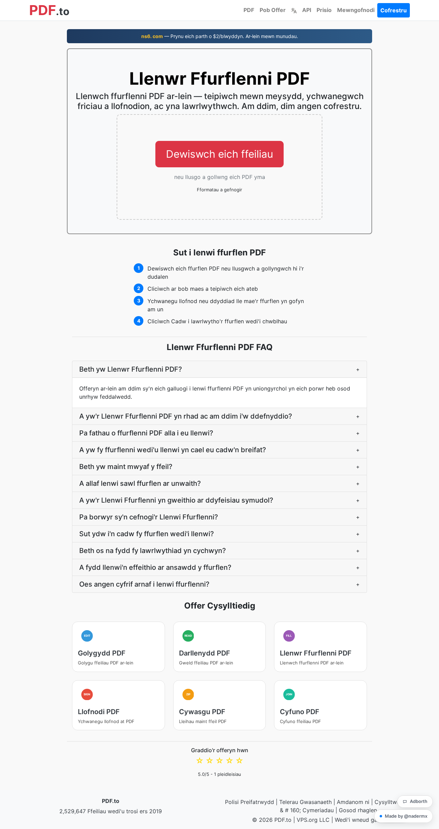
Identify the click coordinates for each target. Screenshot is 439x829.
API (306, 10)
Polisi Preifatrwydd (249, 801)
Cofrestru (393, 10)
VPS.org (307, 819)
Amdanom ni (353, 801)
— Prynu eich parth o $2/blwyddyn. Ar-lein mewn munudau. (219, 36)
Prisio (324, 10)
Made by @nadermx (406, 816)
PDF (249, 10)
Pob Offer (273, 10)
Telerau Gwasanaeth (305, 801)
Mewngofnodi (356, 10)
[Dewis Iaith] (293, 10)
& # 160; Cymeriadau (307, 810)
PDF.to (110, 800)
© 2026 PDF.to (272, 819)
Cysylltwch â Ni (395, 801)
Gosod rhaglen (358, 810)
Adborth (418, 801)
